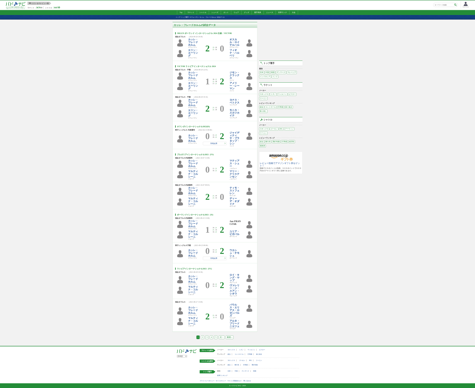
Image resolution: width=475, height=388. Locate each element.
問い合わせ (247, 381)
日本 (261, 72)
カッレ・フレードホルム (193, 42)
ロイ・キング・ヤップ (234, 277)
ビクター (292, 94)
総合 (261, 107)
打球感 (280, 107)
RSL (281, 129)
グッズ (246, 12)
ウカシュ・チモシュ (234, 253)
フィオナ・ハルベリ (234, 53)
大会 (293, 12)
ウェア (236, 12)
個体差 (262, 146)
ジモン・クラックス (234, 75)
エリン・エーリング (193, 53)
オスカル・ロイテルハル (234, 42)
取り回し (263, 111)
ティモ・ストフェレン (234, 190)
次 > (221, 337)
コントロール (270, 107)
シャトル (202, 12)
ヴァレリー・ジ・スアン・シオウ (234, 289)
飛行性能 (276, 142)
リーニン (263, 98)
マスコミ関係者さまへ (234, 381)
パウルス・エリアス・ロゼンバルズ (234, 310)
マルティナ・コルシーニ (193, 174)
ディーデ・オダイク (234, 201)
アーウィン (289, 129)
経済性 (291, 142)
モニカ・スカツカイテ (234, 113)
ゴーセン (274, 129)
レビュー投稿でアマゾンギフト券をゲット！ (280, 164)
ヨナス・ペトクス (234, 101)
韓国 (272, 72)
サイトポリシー (221, 381)
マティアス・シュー (234, 163)
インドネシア (265, 77)
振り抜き (288, 107)
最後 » (229, 337)
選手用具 (257, 12)
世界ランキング (222, 375)
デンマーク (281, 72)
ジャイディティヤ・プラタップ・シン (234, 138)
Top (181, 12)
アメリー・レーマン (234, 86)
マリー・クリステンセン (234, 174)
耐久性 (268, 142)
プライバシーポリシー (207, 381)
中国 (267, 72)
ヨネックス (264, 94)
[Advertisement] (281, 39)
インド (275, 77)
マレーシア (291, 72)
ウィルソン (282, 94)
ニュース (269, 12)
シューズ (214, 12)
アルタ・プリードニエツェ (234, 323)
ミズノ (273, 94)
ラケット (190, 12)
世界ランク (282, 12)
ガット (226, 12)
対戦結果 (213, 143)
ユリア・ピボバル (234, 232)
